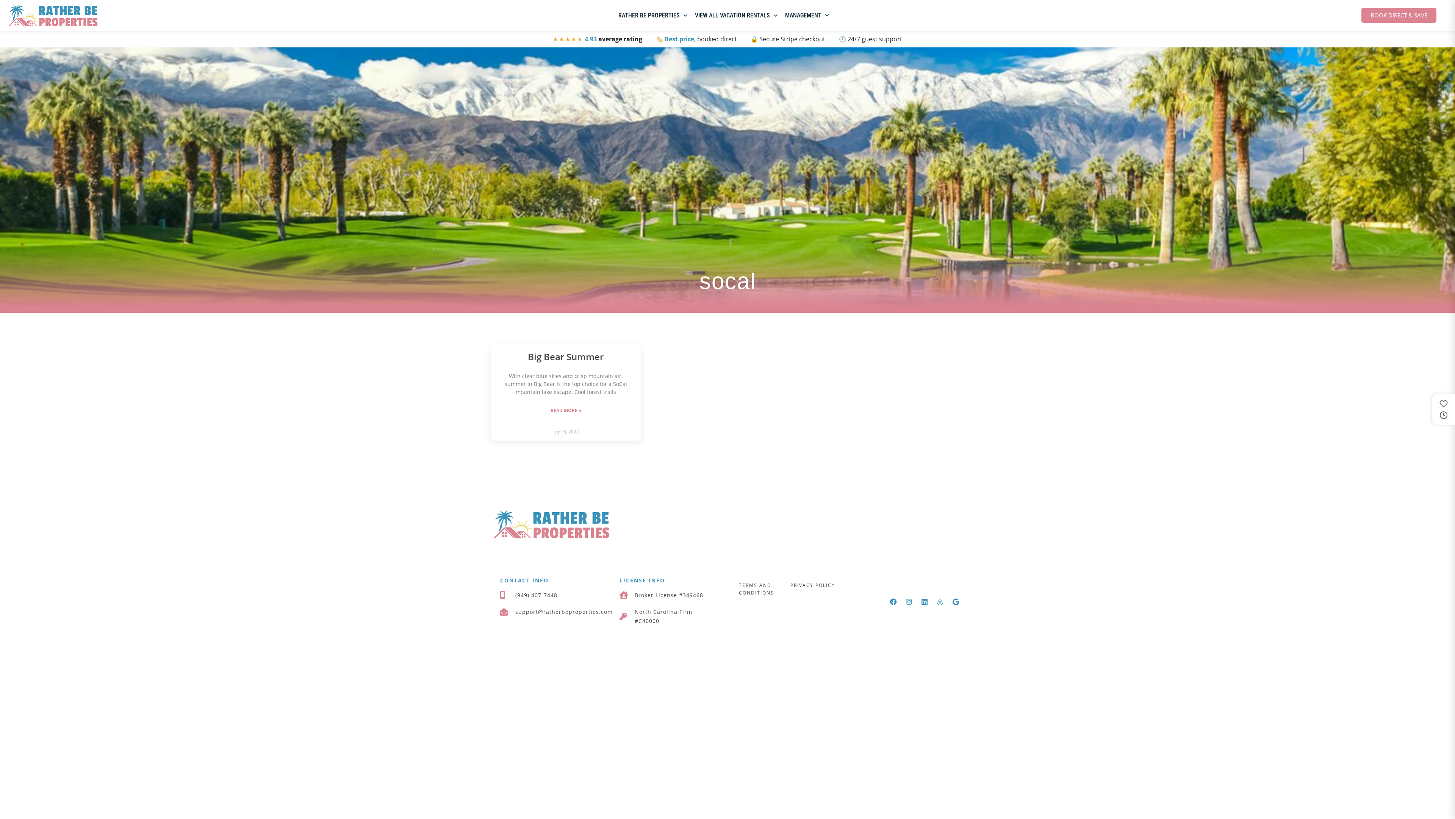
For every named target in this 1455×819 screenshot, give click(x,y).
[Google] (955, 602)
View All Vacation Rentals (732, 15)
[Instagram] (909, 602)
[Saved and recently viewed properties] (1443, 409)
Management (803, 15)
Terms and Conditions (756, 589)
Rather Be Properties (649, 15)
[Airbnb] (940, 602)
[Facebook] (893, 602)
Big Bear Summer (566, 356)
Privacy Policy (812, 585)
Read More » (566, 410)
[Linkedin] (924, 602)
